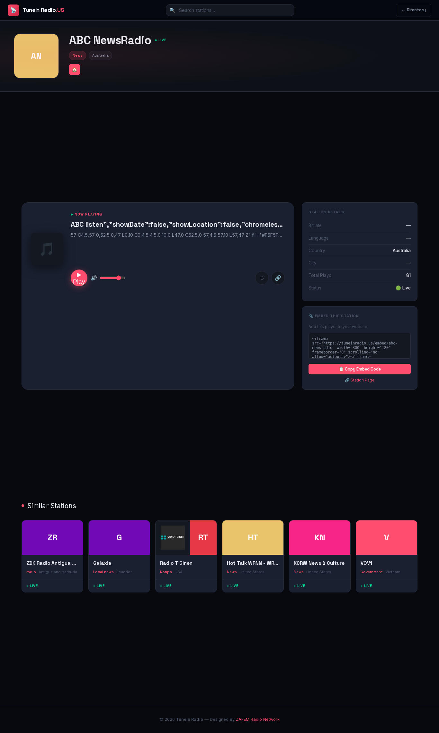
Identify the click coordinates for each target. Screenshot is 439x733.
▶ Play (79, 278)
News (78, 55)
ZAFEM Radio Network (258, 719)
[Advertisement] (219, 142)
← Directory (413, 10)
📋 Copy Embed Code (360, 369)
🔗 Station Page (360, 380)
